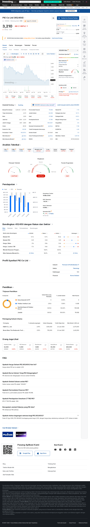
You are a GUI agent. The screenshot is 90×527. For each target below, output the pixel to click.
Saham (5, 7)
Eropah (63, 7)
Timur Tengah (69, 7)
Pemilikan (16, 49)
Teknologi (76, 268)
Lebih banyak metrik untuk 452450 (68, 105)
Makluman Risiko (83, 522)
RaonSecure (38, 344)
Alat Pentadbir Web (8, 474)
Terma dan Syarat (61, 522)
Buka (32, 253)
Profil (10, 49)
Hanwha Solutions (8, 344)
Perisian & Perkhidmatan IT (70, 264)
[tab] (6, 150)
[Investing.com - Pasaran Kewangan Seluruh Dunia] (9, 2)
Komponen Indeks (34, 49)
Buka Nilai (74, 25)
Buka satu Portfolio (8, 471)
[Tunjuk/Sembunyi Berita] (43, 54)
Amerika (58, 7)
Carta (11, 45)
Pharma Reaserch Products (73, 344)
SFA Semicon (23, 344)
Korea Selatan (74, 275)
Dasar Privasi (72, 522)
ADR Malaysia (51, 7)
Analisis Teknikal (10, 144)
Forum (34, 45)
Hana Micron (54, 344)
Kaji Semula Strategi (57, 38)
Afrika (83, 7)
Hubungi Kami (52, 471)
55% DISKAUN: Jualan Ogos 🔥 (53, 1)
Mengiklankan (52, 467)
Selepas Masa (35, 7)
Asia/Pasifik (77, 7)
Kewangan (18, 45)
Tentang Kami (52, 464)
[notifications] (83, 1)
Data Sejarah (24, 49)
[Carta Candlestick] (4, 54)
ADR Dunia (43, 7)
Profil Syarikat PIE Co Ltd (15, 260)
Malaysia (22, 7)
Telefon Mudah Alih (8, 467)
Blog (4, 464)
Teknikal (27, 45)
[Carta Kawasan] (8, 54)
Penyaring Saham (14, 7)
